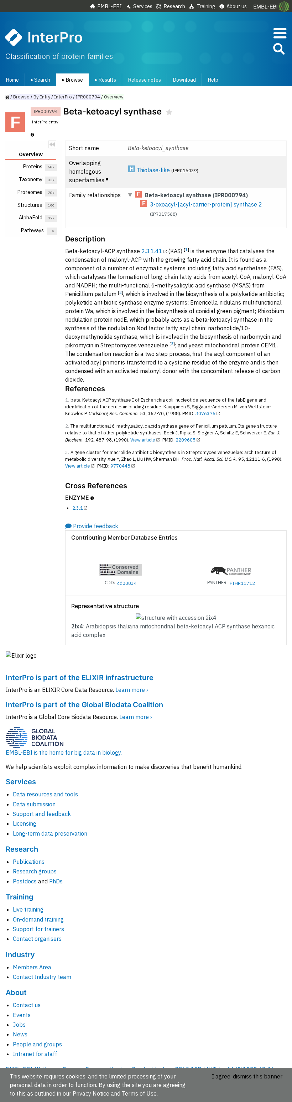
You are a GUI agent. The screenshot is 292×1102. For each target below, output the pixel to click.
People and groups (37, 1044)
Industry (20, 954)
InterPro (63, 97)
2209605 (185, 440)
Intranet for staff (35, 1053)
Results (104, 79)
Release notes (144, 79)
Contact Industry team (42, 976)
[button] (278, 50)
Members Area (32, 967)
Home (12, 79)
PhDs (56, 881)
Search (39, 79)
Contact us (27, 1005)
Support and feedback (42, 813)
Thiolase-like (153, 170)
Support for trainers (38, 929)
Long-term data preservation (50, 833)
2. (67, 426)
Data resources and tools (45, 794)
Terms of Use (139, 1093)
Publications (29, 861)
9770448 (120, 466)
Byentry (41, 97)
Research (174, 6)
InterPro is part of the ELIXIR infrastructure (79, 677)
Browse (71, 79)
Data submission (34, 804)
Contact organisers (37, 938)
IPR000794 (88, 97)
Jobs (19, 1024)
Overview (114, 97)
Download (184, 79)
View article (142, 440)
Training (206, 6)
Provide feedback (95, 526)
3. (67, 452)
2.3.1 (77, 508)
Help (213, 79)
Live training (28, 909)
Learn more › (131, 689)
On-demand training (38, 919)
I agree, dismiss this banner (247, 1076)
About (16, 992)
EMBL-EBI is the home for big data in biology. (64, 752)
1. (67, 400)
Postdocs (25, 881)
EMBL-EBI (109, 6)
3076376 (205, 413)
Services (142, 6)
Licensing (24, 823)
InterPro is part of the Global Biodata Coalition (84, 704)
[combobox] (247, 49)
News (20, 1034)
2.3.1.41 (151, 251)
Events (22, 1015)
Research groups (35, 871)
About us (236, 6)
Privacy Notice (91, 1093)
